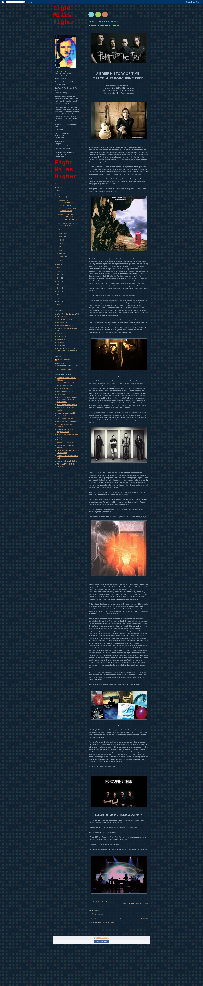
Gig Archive (60, 336)
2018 (59, 271)
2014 (59, 285)
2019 (59, 268)
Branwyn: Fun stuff (63, 388)
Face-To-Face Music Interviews (137, 903)
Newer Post (93, 918)
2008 (59, 305)
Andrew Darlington (63, 359)
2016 (59, 278)
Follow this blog (101, 942)
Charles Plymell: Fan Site (65, 391)
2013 (59, 288)
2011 (59, 295)
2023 (59, 187)
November (62, 200)
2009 (59, 301)
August (61, 236)
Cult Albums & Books (64, 325)
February (62, 257)
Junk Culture (61, 339)
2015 (59, 281)
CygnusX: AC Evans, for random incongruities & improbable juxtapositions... (67, 399)
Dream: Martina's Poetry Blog (66, 413)
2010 (59, 298)
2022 (59, 191)
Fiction (59, 333)
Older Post (144, 918)
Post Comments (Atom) (106, 922)
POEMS (59, 345)
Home (119, 918)
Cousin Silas (61, 394)
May (60, 246)
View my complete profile (63, 369)
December (62, 197)
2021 (59, 194)
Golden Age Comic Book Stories (67, 421)
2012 (59, 291)
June (60, 243)
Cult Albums (60, 322)
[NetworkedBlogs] (101, 938)
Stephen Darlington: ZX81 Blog (67, 461)
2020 (59, 264)
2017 (59, 274)
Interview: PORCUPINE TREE (68, 220)
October (62, 230)
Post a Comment (97, 914)
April (60, 250)
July (60, 240)
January (62, 260)
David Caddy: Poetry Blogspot (67, 405)
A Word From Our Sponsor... (66, 314)
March (61, 253)
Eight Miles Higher (64, 15)
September (62, 233)
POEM (59, 342)
